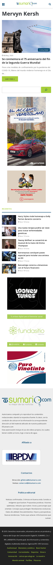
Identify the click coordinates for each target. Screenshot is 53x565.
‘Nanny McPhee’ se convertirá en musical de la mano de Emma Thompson (32, 243)
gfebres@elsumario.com (31, 480)
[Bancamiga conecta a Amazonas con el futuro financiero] (9, 269)
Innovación (12, 556)
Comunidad (12, 552)
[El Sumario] (26, 4)
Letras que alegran (27, 556)
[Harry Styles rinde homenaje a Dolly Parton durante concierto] (9, 220)
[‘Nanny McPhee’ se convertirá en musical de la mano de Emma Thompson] (9, 244)
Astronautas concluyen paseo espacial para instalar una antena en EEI (33, 255)
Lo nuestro (40, 556)
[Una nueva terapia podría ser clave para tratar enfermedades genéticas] (9, 231)
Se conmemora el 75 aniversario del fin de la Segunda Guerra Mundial (26, 60)
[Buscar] (46, 90)
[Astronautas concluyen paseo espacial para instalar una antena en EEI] (9, 256)
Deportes (34, 552)
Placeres (37, 560)
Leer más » (10, 79)
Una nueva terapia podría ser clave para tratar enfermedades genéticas (33, 230)
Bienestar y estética (26, 548)
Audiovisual (12, 548)
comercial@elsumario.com (30, 483)
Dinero (43, 552)
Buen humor (41, 548)
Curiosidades (24, 552)
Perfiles (29, 560)
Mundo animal (18, 560)
